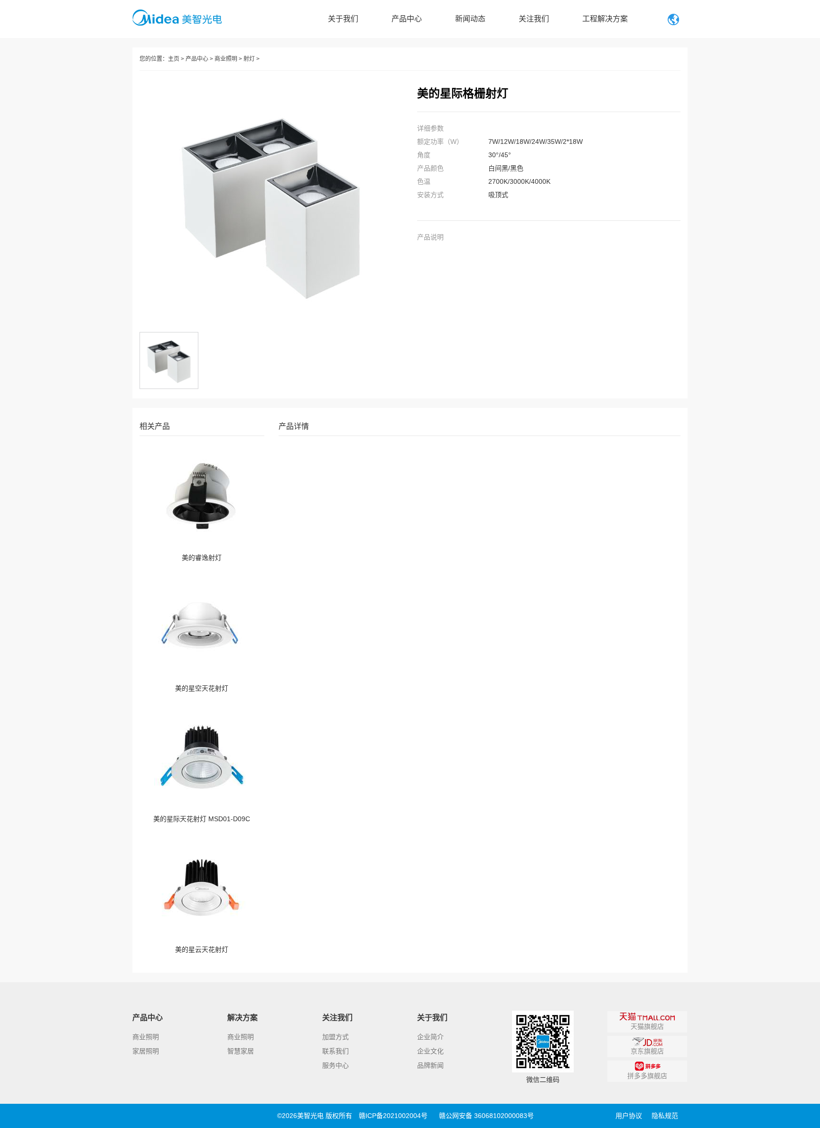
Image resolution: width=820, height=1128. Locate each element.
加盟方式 (335, 1037)
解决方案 (242, 1018)
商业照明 (225, 59)
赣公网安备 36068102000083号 (486, 1115)
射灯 (249, 59)
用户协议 (628, 1115)
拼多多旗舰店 (647, 1076)
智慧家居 (240, 1051)
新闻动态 (470, 19)
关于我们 (343, 19)
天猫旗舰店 (647, 1026)
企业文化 (430, 1051)
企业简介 (430, 1037)
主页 (173, 59)
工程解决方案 (605, 19)
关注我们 (534, 19)
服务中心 (335, 1065)
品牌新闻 (430, 1065)
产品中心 (406, 19)
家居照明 (145, 1051)
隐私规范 (665, 1115)
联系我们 (335, 1051)
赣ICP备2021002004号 (393, 1115)
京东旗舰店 (647, 1051)
